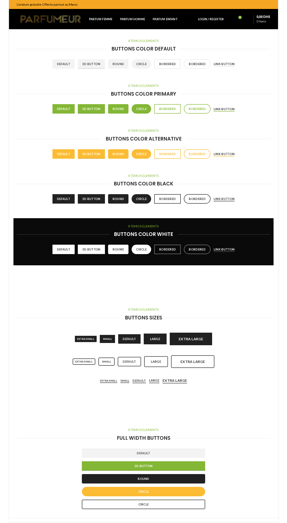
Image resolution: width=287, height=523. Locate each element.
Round (118, 64)
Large (155, 339)
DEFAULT (143, 453)
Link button (224, 64)
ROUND (143, 479)
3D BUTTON (144, 466)
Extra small (85, 338)
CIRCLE (143, 491)
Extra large (191, 339)
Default (63, 64)
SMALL (107, 339)
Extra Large (175, 380)
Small (106, 361)
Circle (141, 64)
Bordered (167, 64)
